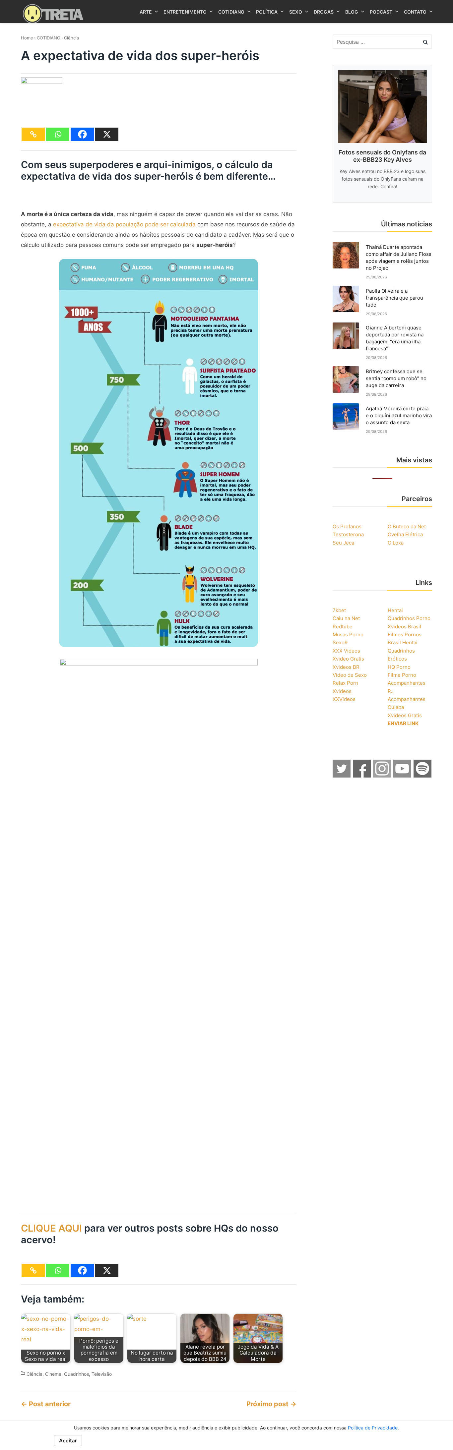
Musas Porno (348, 634)
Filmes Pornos (404, 634)
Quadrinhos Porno (409, 618)
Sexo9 (340, 642)
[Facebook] (82, 134)
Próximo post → (271, 1404)
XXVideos (344, 699)
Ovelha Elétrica (405, 534)
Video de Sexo (350, 675)
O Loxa (396, 543)
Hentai (395, 610)
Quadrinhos (76, 1374)
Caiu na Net (346, 618)
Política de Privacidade (373, 1427)
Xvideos (342, 691)
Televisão (102, 1374)
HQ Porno (399, 667)
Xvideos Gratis (405, 715)
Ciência (71, 37)
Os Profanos (347, 526)
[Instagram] (382, 775)
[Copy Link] (33, 134)
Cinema (53, 1374)
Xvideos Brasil (404, 626)
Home (27, 37)
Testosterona (348, 534)
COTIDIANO (48, 37)
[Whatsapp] (57, 134)
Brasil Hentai (403, 642)
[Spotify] (423, 775)
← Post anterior (46, 1404)
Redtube (343, 626)
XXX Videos (346, 651)
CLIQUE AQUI (51, 1228)
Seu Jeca (343, 543)
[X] (106, 134)
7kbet (339, 610)
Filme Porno (402, 675)
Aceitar (68, 1440)
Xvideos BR (346, 667)
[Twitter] (342, 775)
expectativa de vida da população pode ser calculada (124, 224)
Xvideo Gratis (348, 659)
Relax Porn (345, 683)
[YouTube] (402, 775)
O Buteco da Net (407, 526)
